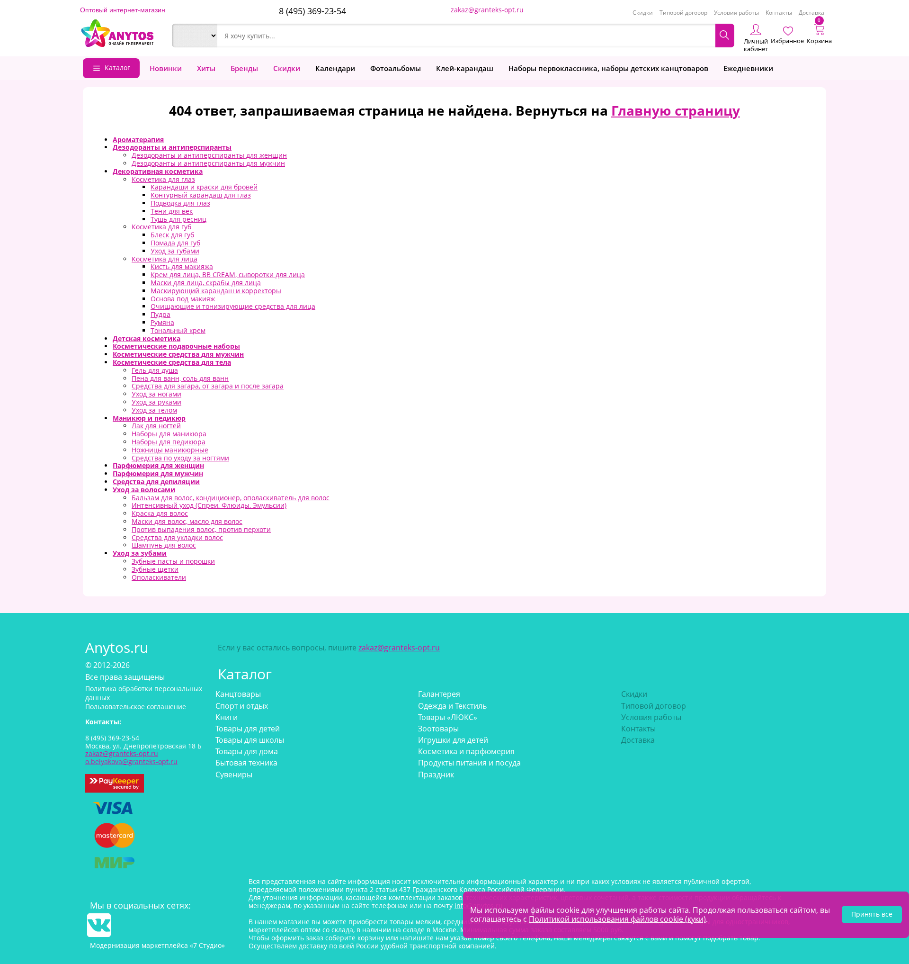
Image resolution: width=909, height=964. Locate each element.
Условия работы (736, 13)
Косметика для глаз (163, 179)
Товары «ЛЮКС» (447, 717)
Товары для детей (247, 728)
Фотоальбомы (395, 68)
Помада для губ (175, 242)
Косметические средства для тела (172, 362)
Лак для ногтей (156, 425)
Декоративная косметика (158, 171)
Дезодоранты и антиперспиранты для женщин (209, 155)
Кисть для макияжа (182, 266)
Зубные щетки (155, 569)
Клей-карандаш (464, 68)
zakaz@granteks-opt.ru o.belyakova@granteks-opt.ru (131, 757)
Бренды (244, 68)
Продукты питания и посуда (469, 762)
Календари (335, 68)
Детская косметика (146, 338)
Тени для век (172, 211)
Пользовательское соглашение (135, 706)
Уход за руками (156, 401)
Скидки (643, 13)
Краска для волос (160, 513)
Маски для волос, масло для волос (187, 521)
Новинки (166, 68)
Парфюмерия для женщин (158, 465)
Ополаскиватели (159, 577)
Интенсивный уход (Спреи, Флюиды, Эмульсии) (209, 505)
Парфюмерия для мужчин (158, 473)
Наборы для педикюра (168, 441)
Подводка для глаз (180, 202)
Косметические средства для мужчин (178, 354)
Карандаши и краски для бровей (204, 186)
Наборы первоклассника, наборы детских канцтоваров (608, 68)
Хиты (206, 68)
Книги (226, 717)
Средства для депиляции (156, 481)
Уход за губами (175, 250)
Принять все (871, 914)
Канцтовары (238, 694)
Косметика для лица (164, 258)
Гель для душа (155, 370)
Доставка (811, 13)
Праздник (436, 774)
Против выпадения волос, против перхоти (201, 529)
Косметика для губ (161, 226)
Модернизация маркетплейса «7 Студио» (157, 945)
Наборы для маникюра (169, 433)
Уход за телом (154, 409)
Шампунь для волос (164, 545)
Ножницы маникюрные (170, 449)
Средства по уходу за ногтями (180, 457)
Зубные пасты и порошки (173, 561)
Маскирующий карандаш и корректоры (216, 290)
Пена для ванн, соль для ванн (180, 378)
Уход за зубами (140, 553)
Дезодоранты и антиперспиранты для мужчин (208, 163)
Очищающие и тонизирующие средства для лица (233, 306)
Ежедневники (748, 68)
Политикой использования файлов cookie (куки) (617, 919)
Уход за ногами (156, 393)
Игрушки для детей (453, 740)
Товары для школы (249, 740)
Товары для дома (246, 751)
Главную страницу (675, 110)
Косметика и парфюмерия (466, 751)
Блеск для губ (172, 234)
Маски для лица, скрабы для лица (206, 282)
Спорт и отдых (241, 706)
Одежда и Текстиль (452, 706)
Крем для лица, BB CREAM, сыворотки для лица (228, 274)
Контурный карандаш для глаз (201, 194)
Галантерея (439, 694)
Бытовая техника (246, 762)
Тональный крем (178, 330)
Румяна (162, 322)
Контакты (779, 13)
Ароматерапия (138, 139)
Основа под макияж (183, 298)
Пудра (160, 314)
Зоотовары (438, 728)
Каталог (117, 67)
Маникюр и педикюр (149, 418)
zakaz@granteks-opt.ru (487, 9)
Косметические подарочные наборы (176, 346)
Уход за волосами (144, 489)
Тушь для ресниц (178, 219)
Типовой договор (683, 13)
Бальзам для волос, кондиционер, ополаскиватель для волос (231, 497)
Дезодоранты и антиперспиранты (172, 147)
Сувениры (233, 774)
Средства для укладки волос (177, 537)
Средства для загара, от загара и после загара (208, 385)
